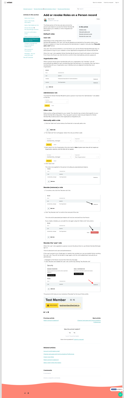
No (74, 332)
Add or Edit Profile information (52, 362)
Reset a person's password (51, 320)
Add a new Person (29, 18)
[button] (120, 394)
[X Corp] (46, 312)
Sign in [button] (117, 2)
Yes (70, 332)
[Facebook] (44, 312)
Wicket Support (27, 9)
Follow (98, 19)
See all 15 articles (28, 57)
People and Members (64, 9)
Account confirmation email (52, 351)
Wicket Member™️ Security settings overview (31, 28)
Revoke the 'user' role (85, 36)
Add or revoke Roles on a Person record (31, 39)
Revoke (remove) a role (85, 34)
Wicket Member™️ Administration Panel (45, 9)
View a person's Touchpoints (28, 50)
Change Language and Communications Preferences (59, 354)
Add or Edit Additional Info (31, 25)
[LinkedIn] (48, 312)
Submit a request (108, 2)
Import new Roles (49, 357)
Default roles (82, 29)
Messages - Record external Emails (29, 54)
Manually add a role (84, 32)
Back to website (97, 2)
